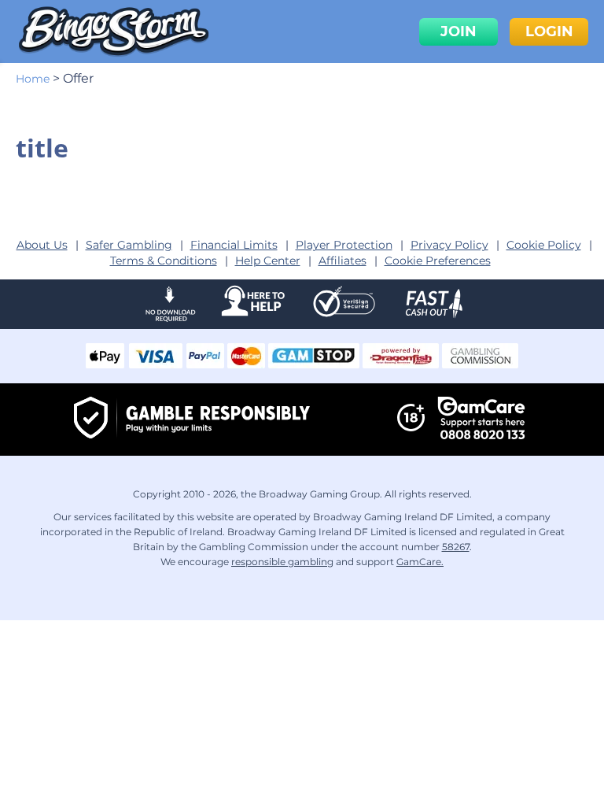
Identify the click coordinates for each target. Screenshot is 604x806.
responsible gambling (282, 562)
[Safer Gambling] (192, 419)
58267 (456, 547)
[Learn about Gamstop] (313, 364)
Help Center (267, 260)
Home (33, 79)
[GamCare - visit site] (481, 419)
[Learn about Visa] (154, 364)
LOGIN (549, 31)
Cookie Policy (543, 245)
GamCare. (420, 562)
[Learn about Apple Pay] (105, 364)
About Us (42, 245)
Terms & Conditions (163, 260)
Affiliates (342, 260)
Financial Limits (234, 245)
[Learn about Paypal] (205, 364)
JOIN (458, 31)
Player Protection (344, 245)
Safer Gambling (129, 245)
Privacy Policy (449, 245)
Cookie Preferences (438, 260)
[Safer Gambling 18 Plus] (411, 428)
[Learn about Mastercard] (246, 364)
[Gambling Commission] (480, 364)
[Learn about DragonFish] (401, 364)
